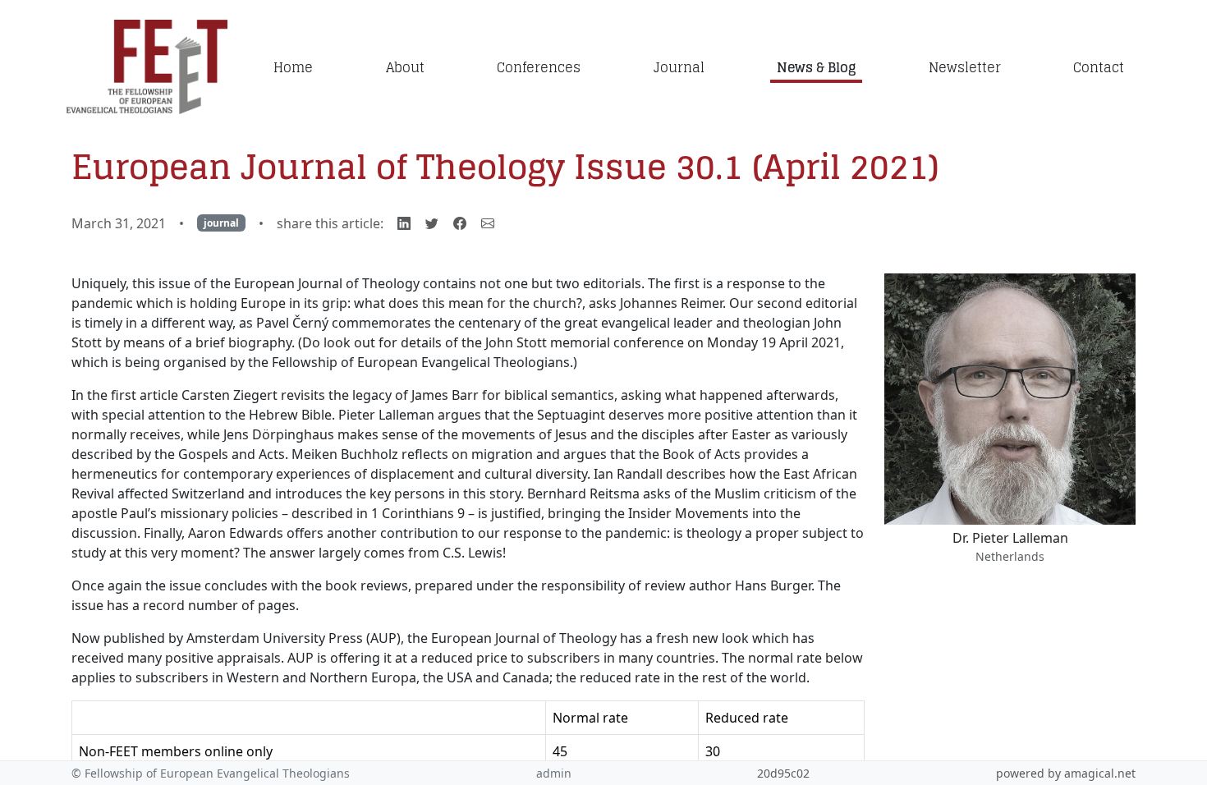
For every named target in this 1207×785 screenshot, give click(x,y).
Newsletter (965, 67)
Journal (679, 67)
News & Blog (816, 67)
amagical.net (1100, 773)
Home (293, 67)
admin (553, 773)
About (405, 67)
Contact (1098, 67)
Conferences (539, 67)
